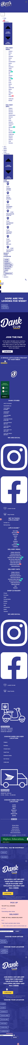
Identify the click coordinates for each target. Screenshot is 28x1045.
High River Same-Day (10, 83)
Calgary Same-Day (11, 53)
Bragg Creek (14, 813)
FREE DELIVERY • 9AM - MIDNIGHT (14, 9)
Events (15, 536)
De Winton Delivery (12, 130)
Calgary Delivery (11, 109)
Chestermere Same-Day (15, 555)
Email (2, 361)
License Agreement (15, 830)
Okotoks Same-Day (11, 58)
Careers (15, 543)
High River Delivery (11, 120)
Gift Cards (15, 532)
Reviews (11, 143)
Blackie (14, 811)
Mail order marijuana (14, 768)
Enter (15, 1037)
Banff (14, 808)
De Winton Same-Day (11, 76)
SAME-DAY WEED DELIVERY (14, 698)
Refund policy (15, 827)
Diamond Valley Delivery (15, 579)
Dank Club (15, 534)
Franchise (15, 544)
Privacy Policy (15, 825)
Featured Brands (11, 99)
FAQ (10, 141)
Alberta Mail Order (15, 564)
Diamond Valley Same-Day (11, 69)
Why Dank (15, 530)
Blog (15, 539)
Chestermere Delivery (12, 116)
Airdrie (14, 804)
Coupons (15, 541)
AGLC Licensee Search (15, 832)
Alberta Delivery (11, 138)
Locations (15, 546)
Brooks (14, 815)
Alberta (14, 806)
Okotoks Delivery (11, 112)
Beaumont (14, 810)
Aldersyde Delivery (11, 135)
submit (17, 931)
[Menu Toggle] (3, 14)
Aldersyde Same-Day (11, 89)
